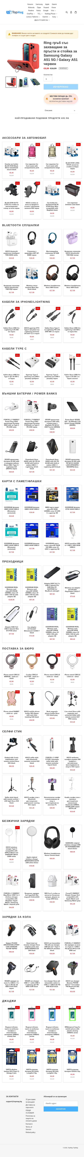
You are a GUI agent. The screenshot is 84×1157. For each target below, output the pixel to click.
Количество (48, 75)
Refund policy (30, 1132)
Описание (48, 110)
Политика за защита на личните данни (31, 1118)
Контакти (29, 1124)
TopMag (70, 1148)
